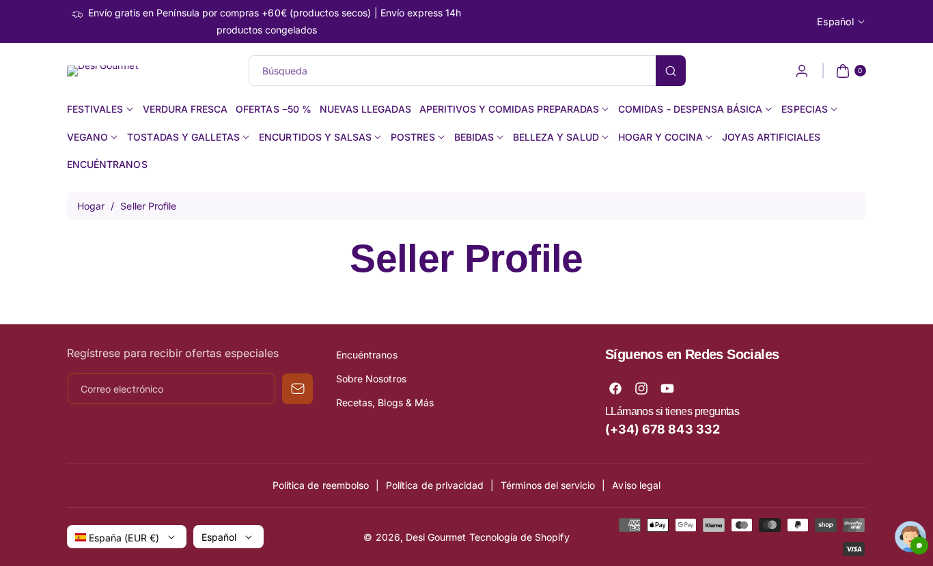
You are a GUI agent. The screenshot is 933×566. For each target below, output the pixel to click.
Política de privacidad (435, 485)
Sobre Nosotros (371, 378)
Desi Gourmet (436, 537)
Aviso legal (636, 485)
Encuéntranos (367, 354)
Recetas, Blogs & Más (385, 402)
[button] (849, 71)
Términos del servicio (548, 485)
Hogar (91, 206)
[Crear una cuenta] (802, 71)
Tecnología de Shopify (519, 537)
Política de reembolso (321, 485)
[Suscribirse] (297, 388)
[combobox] (467, 70)
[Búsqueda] (671, 70)
